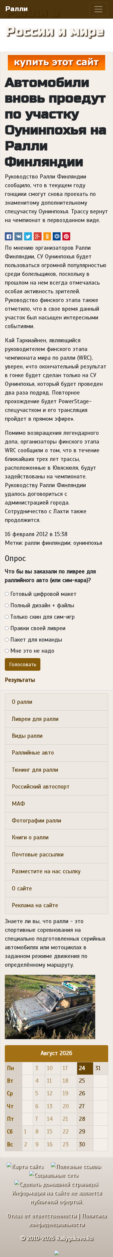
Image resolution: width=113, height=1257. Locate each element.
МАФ (18, 803)
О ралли (22, 702)
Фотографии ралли (36, 820)
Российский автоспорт (41, 786)
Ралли (16, 9)
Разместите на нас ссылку (46, 871)
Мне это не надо (32, 650)
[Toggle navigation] (98, 9)
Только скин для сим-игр (42, 617)
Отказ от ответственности (41, 1215)
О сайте (22, 888)
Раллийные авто (33, 752)
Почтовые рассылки (38, 854)
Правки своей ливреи (37, 628)
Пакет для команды (36, 639)
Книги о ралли (30, 837)
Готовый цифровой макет (43, 594)
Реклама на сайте (35, 905)
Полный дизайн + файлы (42, 605)
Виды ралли (27, 736)
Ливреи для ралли (35, 719)
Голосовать (22, 664)
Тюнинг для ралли (35, 769)
